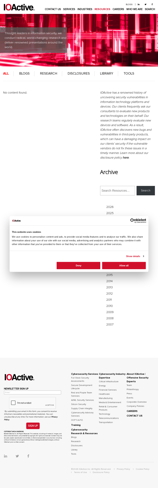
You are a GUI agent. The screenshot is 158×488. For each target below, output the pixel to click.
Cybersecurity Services (84, 374)
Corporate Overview (137, 402)
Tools (129, 73)
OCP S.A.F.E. (77, 420)
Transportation (106, 422)
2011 (109, 299)
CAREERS (118, 9)
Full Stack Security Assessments (80, 379)
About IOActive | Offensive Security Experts (137, 378)
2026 (110, 207)
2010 (109, 305)
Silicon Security (78, 404)
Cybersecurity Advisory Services (82, 414)
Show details (133, 256)
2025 (110, 213)
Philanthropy (133, 389)
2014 (109, 281)
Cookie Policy (142, 469)
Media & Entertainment (110, 402)
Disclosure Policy (101, 472)
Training (76, 425)
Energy (102, 386)
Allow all (124, 265)
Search (145, 190)
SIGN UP (33, 425)
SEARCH (150, 9)
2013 (109, 287)
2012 (109, 293)
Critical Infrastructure (108, 382)
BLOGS (129, 5)
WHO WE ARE (134, 9)
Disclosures (79, 73)
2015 (109, 275)
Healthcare (104, 394)
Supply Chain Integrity (81, 408)
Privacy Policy (123, 469)
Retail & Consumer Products (108, 408)
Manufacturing (105, 398)
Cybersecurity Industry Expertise (112, 376)
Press (129, 394)
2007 (110, 324)
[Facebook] (152, 5)
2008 (110, 318)
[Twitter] (145, 5)
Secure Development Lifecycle (81, 387)
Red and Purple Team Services (81, 394)
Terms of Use (80, 472)
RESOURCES (102, 9)
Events (130, 398)
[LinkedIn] (138, 5)
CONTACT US (53, 9)
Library (106, 73)
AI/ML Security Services (82, 400)
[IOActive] (19, 7)
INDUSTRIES (84, 9)
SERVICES (69, 9)
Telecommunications (109, 418)
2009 (110, 312)
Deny (78, 265)
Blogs (24, 73)
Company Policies (135, 406)
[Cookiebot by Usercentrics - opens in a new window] (132, 220)
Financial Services (108, 390)
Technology (104, 414)
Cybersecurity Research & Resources (84, 431)
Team (129, 385)
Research (48, 73)
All (6, 73)
